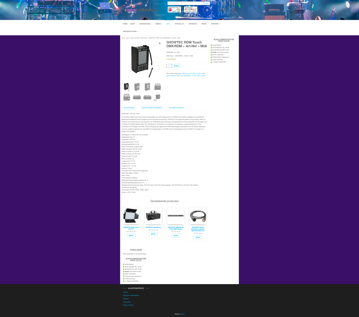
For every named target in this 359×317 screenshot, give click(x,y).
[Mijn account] (235, 10)
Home (123, 38)
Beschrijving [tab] (129, 108)
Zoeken (205, 3)
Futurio (182, 314)
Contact (125, 292)
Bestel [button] (131, 235)
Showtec (203, 76)
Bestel (176, 66)
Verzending (127, 302)
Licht (127, 38)
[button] (159, 43)
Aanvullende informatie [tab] (152, 108)
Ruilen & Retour (128, 305)
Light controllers (135, 38)
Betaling (125, 299)
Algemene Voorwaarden (131, 295)
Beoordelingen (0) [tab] (177, 108)
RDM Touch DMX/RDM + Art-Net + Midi (188, 76)
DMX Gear (144, 38)
